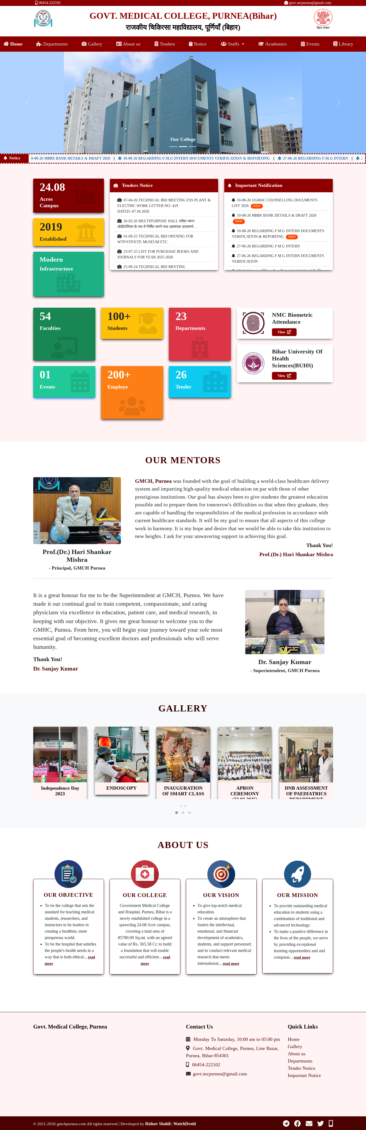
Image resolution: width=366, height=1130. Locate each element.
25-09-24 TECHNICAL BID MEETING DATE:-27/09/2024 (151, 269)
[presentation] (181, 806)
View (281, 332)
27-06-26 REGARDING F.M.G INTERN (299, 158)
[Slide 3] (193, 147)
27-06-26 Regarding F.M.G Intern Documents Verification (278, 258)
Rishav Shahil (157, 1123)
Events (312, 44)
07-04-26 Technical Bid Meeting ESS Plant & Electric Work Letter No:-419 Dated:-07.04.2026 (164, 205)
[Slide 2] (183, 147)
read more (231, 964)
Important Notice (304, 1075)
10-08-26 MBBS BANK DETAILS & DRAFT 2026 (53, 158)
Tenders (166, 44)
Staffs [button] (234, 44)
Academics (275, 44)
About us (131, 44)
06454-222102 (49, 3)
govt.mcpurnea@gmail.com (309, 3)
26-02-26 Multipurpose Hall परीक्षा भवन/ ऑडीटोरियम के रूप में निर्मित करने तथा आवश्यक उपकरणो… (157, 224)
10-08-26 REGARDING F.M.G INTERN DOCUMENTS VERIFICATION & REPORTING (180, 158)
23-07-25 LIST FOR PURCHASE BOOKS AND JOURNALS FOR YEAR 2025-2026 (157, 254)
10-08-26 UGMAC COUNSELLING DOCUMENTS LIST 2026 (275, 203)
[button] (176, 812)
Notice (199, 44)
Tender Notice (301, 1068)
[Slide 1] (173, 147)
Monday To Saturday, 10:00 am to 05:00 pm (236, 1039)
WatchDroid (184, 1123)
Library (345, 44)
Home (16, 44)
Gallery (94, 44)
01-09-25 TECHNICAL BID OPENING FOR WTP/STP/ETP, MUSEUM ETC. (155, 239)
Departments (55, 44)
